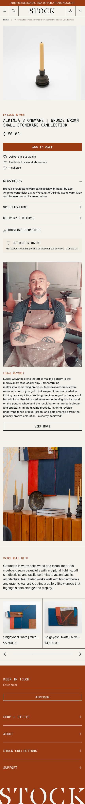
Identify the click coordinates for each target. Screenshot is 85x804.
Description (12, 181)
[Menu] (6, 11)
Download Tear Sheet (24, 230)
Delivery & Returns (18, 218)
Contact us (72, 248)
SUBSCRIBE (42, 697)
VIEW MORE (42, 426)
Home (6, 20)
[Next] (79, 654)
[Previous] (5, 654)
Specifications (15, 207)
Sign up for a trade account (56, 3)
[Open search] (14, 11)
